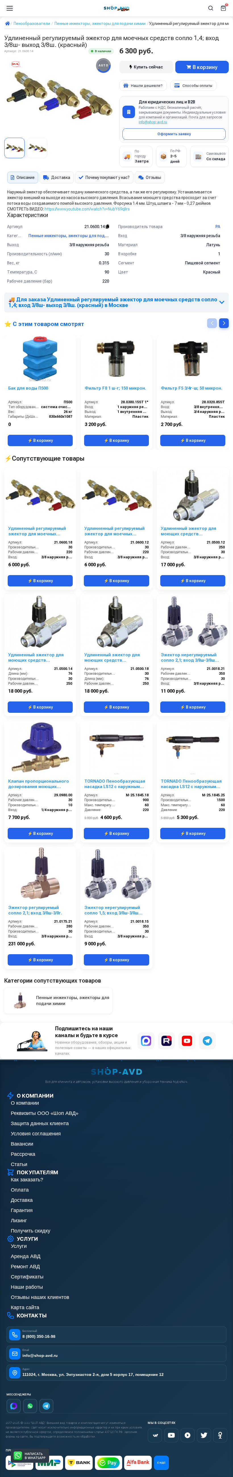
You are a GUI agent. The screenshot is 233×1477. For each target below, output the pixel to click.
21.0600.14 (95, 226)
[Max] (14, 1406)
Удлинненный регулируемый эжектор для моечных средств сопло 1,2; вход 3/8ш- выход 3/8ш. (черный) (114, 531)
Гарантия (22, 1210)
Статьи (19, 1164)
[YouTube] (186, 1040)
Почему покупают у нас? (108, 177)
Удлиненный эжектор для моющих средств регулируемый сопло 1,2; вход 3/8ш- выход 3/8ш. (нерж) (188, 531)
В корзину (205, 67)
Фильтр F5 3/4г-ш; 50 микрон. (191, 388)
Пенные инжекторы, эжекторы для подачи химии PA (79, 235)
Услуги (19, 1246)
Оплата (20, 1190)
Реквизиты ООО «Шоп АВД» (44, 1113)
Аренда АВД (25, 1256)
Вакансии (22, 1144)
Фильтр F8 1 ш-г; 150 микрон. (115, 388)
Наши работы (27, 1287)
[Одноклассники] (220, 1435)
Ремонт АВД (25, 1266)
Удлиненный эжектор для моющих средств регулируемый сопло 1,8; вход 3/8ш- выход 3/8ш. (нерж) (112, 657)
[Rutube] (166, 1040)
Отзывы (153, 177)
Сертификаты (27, 1277)
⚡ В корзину (40, 440)
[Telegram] (207, 1040)
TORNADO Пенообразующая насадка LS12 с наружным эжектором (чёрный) (114, 784)
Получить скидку (30, 1231)
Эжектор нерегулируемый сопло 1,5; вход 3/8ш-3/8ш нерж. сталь (112, 910)
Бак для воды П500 (28, 388)
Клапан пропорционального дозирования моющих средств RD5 (38, 784)
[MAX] (146, 1040)
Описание (25, 177)
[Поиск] (211, 8)
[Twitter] (204, 1435)
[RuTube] (187, 1435)
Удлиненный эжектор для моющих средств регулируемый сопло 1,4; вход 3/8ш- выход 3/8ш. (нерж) (36, 657)
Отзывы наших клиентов (40, 1297)
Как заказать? (27, 1180)
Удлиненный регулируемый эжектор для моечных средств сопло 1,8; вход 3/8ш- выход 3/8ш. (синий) (37, 531)
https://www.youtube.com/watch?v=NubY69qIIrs (87, 209)
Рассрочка (23, 1154)
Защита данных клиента (40, 1123)
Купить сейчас (148, 67)
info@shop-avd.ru (153, 122)
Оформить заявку (174, 134)
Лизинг (19, 1220)
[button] (224, 323)
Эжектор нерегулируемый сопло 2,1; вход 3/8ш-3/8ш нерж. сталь (189, 657)
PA (217, 226)
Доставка (60, 177)
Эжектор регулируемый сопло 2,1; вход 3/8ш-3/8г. (35, 910)
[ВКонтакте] (155, 1435)
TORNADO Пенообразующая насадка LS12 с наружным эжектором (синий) (191, 784)
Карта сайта (25, 1307)
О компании (25, 1103)
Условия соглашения (36, 1134)
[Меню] (9, 8)
